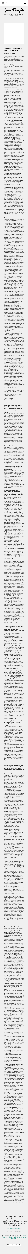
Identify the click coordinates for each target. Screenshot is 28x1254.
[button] (25, 3)
